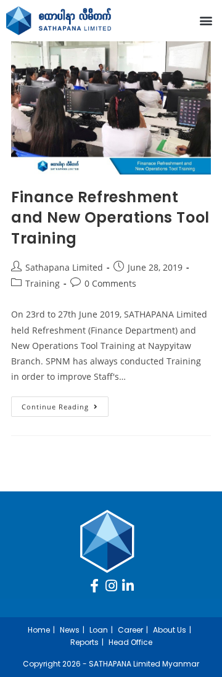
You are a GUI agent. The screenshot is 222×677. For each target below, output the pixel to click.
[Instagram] (111, 586)
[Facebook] (94, 586)
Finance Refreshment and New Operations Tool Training (110, 217)
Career (130, 630)
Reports (84, 642)
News (70, 630)
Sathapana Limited (64, 267)
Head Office (130, 642)
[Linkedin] (127, 586)
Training (42, 283)
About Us (169, 630)
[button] (205, 20)
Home (39, 630)
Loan (98, 630)
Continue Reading (65, 403)
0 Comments (110, 283)
